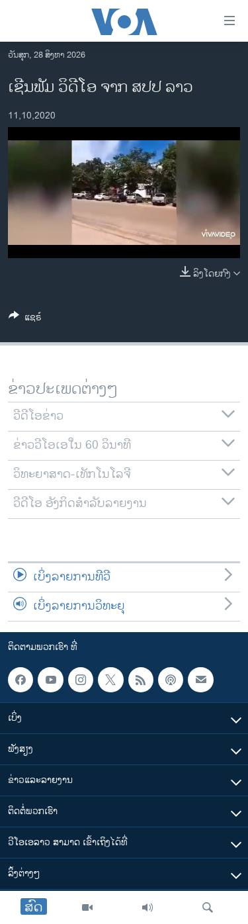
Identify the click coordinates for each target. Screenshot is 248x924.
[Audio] (147, 907)
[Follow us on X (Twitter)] (110, 679)
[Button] (25, 319)
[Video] (87, 907)
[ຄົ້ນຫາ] (207, 907)
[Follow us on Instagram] (80, 679)
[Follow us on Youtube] (50, 679)
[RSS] (140, 679)
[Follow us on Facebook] (20, 679)
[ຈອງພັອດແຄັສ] (200, 679)
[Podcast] (170, 679)
